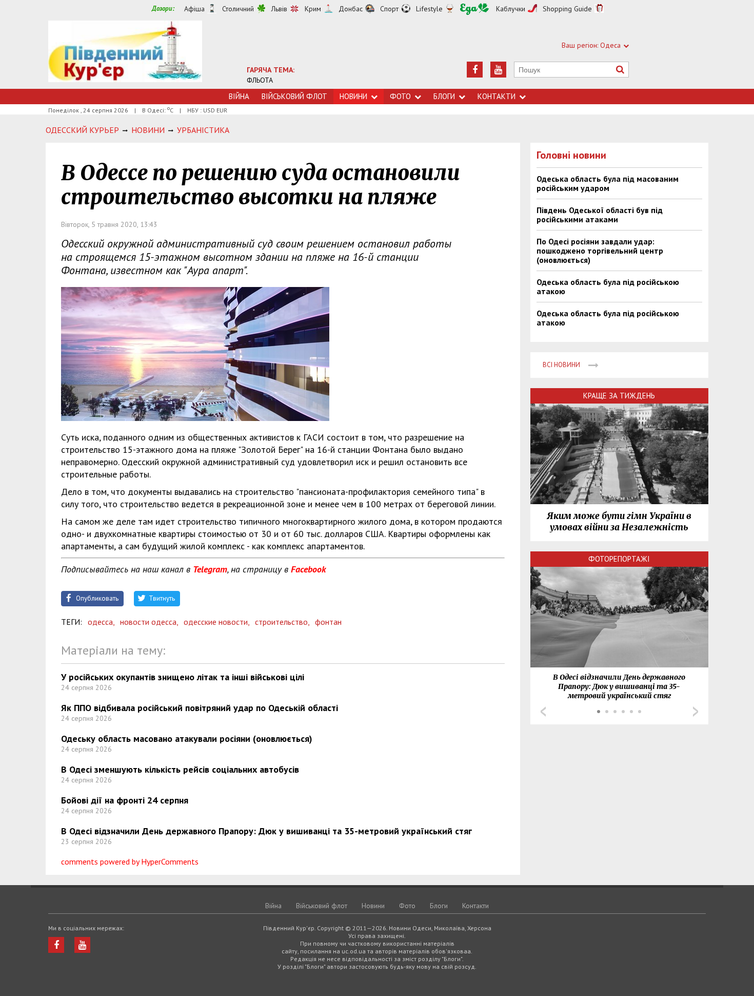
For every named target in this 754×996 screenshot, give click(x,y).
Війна (239, 96)
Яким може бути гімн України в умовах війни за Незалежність (619, 521)
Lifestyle (429, 8)
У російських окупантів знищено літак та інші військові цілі (182, 677)
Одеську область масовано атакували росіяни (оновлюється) (186, 738)
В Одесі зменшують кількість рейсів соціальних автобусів (180, 769)
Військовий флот (294, 96)
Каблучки (510, 8)
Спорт (389, 8)
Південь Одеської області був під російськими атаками (600, 214)
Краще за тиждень (619, 395)
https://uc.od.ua (125, 55)
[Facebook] (475, 70)
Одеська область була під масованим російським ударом (608, 183)
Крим (313, 8)
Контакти (496, 96)
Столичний (238, 8)
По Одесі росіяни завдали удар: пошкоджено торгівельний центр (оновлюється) (600, 250)
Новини (353, 96)
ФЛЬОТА (260, 80)
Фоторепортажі (619, 559)
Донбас (351, 8)
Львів (279, 8)
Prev (543, 711)
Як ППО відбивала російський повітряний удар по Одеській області (199, 708)
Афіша (194, 8)
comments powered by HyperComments (130, 861)
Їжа (474, 9)
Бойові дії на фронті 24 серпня (124, 800)
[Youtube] (498, 70)
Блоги (444, 96)
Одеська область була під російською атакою (608, 286)
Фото (400, 96)
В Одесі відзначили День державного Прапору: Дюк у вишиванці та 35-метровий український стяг (266, 831)
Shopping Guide (567, 8)
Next (695, 711)
